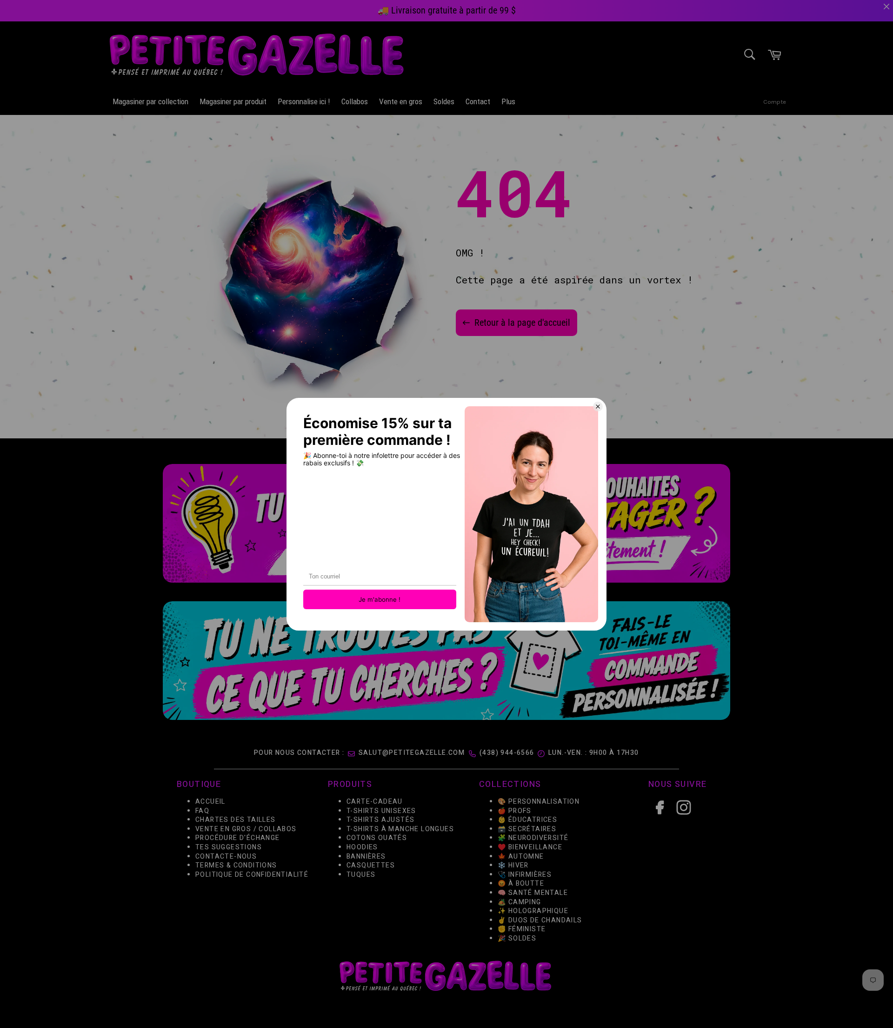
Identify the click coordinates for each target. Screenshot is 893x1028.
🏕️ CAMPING (519, 902)
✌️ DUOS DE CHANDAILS (541, 920)
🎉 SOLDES (517, 938)
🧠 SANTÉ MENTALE (533, 892)
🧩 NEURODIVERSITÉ (533, 838)
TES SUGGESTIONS (228, 847)
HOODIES (362, 847)
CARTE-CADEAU (375, 801)
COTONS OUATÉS (377, 838)
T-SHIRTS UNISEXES (381, 810)
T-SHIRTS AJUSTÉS (380, 820)
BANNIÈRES (366, 856)
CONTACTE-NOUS (226, 856)
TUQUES (361, 874)
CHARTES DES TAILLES (235, 820)
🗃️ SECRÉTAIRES (527, 828)
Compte (774, 101)
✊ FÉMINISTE (522, 929)
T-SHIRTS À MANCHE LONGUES (400, 828)
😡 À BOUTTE (521, 883)
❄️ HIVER (513, 865)
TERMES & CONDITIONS (236, 865)
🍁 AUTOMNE (521, 856)
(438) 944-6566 (507, 753)
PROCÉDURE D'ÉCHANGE (237, 838)
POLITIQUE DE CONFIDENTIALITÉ (251, 874)
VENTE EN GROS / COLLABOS (246, 828)
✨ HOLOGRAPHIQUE (533, 911)
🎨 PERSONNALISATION (539, 801)
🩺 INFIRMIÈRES (525, 874)
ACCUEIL (210, 801)
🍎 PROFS (515, 810)
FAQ (202, 810)
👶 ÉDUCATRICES (527, 820)
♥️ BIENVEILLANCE (530, 847)
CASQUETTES (371, 865)
